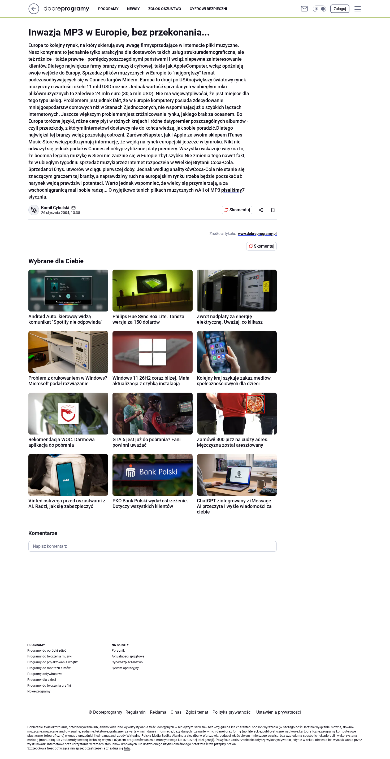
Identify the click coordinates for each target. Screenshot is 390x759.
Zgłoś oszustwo (164, 9)
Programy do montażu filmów (49, 668)
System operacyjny (125, 668)
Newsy (133, 9)
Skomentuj (239, 209)
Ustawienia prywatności (277, 712)
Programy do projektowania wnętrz (52, 662)
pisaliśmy (231, 190)
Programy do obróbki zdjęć (46, 650)
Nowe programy (38, 691)
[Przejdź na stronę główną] (33, 12)
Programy (108, 9)
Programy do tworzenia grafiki (49, 685)
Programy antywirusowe (44, 674)
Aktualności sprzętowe (128, 656)
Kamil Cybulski (55, 207)
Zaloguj (340, 9)
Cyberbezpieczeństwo (127, 662)
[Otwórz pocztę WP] (304, 9)
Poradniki (118, 650)
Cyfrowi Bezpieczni (208, 9)
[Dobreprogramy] (70, 8)
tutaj (127, 748)
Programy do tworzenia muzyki (49, 656)
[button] (319, 9)
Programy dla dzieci (41, 680)
